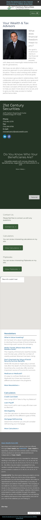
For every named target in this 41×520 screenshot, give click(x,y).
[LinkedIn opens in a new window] (5, 137)
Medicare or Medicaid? (13, 373)
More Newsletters (11, 385)
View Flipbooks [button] (11, 269)
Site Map (4, 506)
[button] (34, 13)
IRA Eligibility (9, 411)
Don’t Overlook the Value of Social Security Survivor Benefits (17, 360)
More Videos (20, 169)
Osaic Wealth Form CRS (9, 443)
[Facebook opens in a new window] (9, 137)
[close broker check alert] (38, 2)
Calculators (9, 393)
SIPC (25, 448)
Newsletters (10, 333)
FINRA (21, 448)
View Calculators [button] (12, 248)
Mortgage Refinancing (13, 419)
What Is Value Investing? (14, 337)
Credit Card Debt (11, 397)
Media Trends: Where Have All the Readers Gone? (17, 348)
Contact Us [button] (9, 227)
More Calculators (11, 428)
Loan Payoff (9, 403)
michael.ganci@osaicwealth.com (15, 131)
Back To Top (33, 513)
